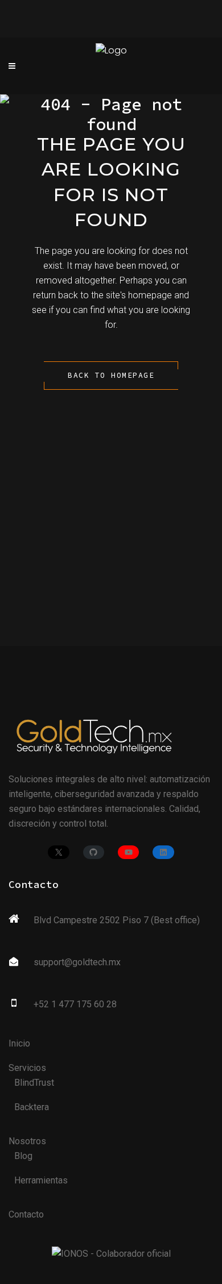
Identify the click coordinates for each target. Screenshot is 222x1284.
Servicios (27, 1067)
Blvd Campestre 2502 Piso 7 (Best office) (117, 920)
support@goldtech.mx (77, 962)
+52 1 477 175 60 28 (75, 1004)
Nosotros (27, 1141)
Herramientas (41, 1180)
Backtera (31, 1107)
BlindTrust (34, 1082)
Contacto (26, 1214)
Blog (23, 1155)
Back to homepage (111, 375)
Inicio (19, 1043)
